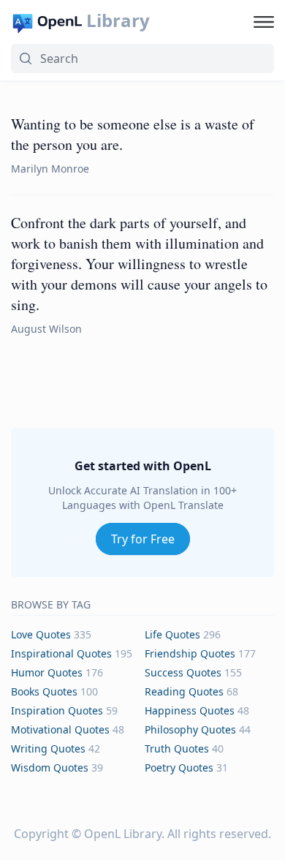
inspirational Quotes (61, 653)
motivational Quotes (60, 729)
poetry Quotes (179, 767)
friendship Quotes (190, 653)
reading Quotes (184, 691)
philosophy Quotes (190, 729)
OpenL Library (123, 834)
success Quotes (183, 672)
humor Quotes (47, 672)
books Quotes (44, 691)
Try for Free (143, 539)
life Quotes (172, 634)
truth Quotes (177, 748)
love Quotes (41, 634)
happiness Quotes (190, 710)
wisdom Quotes (49, 767)
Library (118, 20)
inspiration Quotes (57, 710)
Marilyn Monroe (50, 169)
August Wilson (46, 329)
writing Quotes (48, 748)
